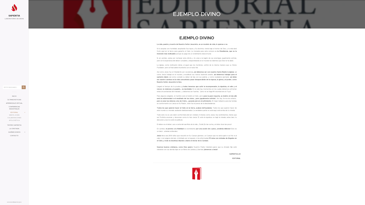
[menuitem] (14, 96)
